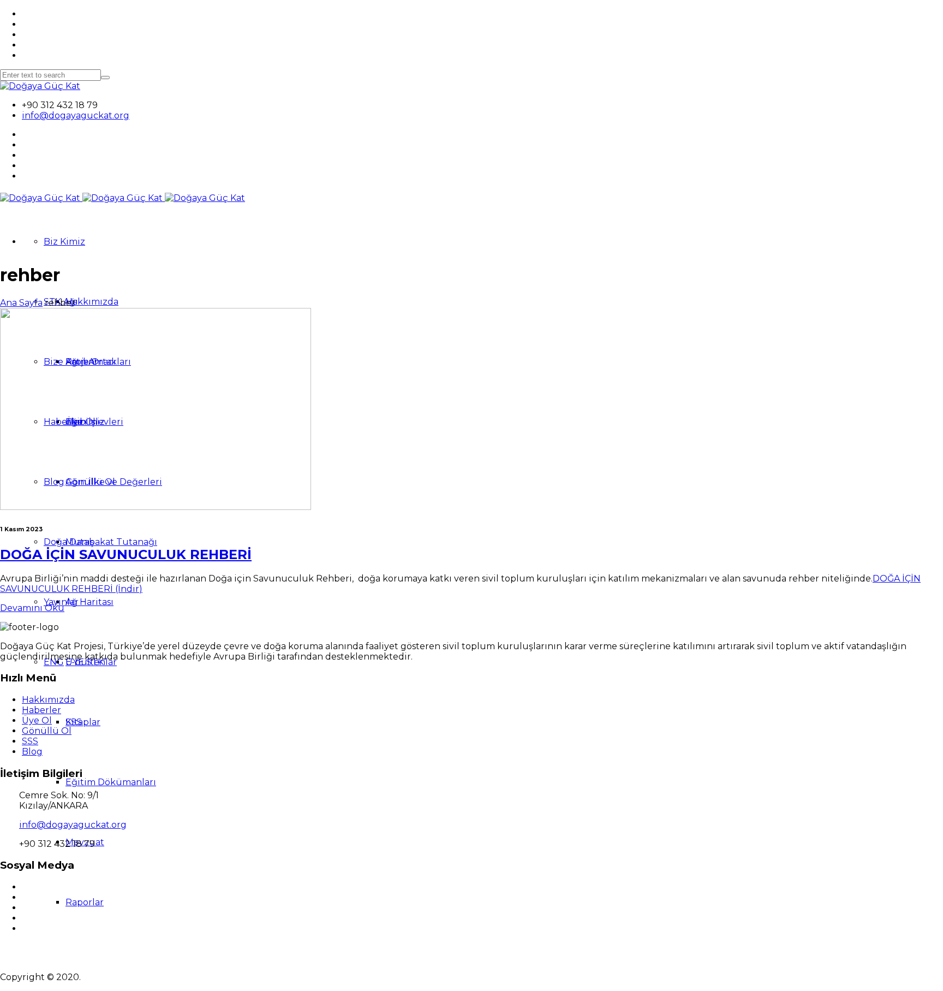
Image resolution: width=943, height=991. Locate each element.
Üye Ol (37, 720)
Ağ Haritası (89, 602)
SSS (30, 741)
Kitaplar (82, 722)
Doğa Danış (69, 542)
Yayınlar (61, 602)
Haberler (41, 710)
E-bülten (85, 662)
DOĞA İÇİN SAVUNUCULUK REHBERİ (126, 554)
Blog (32, 751)
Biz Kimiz (64, 241)
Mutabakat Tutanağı (111, 542)
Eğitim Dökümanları (110, 782)
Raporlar (84, 902)
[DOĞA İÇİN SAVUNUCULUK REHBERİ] (155, 507)
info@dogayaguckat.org (75, 115)
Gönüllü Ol (46, 731)
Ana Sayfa (21, 303)
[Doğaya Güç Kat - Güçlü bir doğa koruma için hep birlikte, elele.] (40, 86)
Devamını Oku (32, 608)
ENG (54, 662)
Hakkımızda (91, 301)
